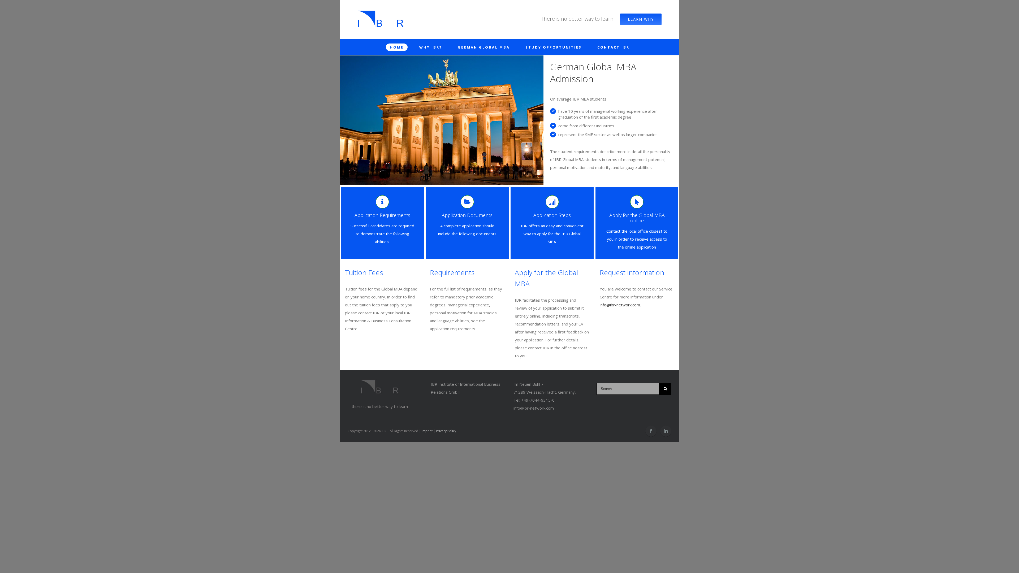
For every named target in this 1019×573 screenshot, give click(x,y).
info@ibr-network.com (620, 304)
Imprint (427, 431)
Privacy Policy (446, 431)
